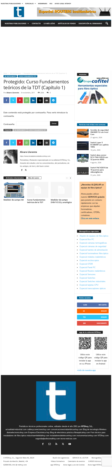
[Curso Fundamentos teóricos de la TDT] (37, 190)
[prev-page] (66, 177)
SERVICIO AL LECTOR (80, 458)
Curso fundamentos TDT (27, 76)
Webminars (42, 3)
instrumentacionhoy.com (87, 435)
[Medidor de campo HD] (14, 190)
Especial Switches (87, 278)
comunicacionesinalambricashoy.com (66, 429)
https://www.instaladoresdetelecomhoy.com (35, 156)
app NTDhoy (55, 465)
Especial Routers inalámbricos (92, 271)
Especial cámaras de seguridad (93, 246)
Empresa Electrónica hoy (38, 432)
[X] (13, 100)
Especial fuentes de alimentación (94, 250)
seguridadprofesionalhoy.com (47, 439)
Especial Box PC (87, 239)
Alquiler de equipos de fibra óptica (94, 236)
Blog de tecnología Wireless (94, 429)
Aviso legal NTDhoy (63, 3)
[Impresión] (47, 100)
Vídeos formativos (58, 461)
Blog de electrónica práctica (62, 432)
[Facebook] (6, 100)
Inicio (5, 73)
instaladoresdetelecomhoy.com (63, 435)
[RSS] (56, 444)
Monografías (96, 458)
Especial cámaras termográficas (93, 243)
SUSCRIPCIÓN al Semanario (90, 23)
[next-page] (70, 177)
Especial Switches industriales (92, 281)
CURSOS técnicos (94, 461)
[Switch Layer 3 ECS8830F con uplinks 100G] (83, 145)
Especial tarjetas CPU (89, 285)
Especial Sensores (88, 274)
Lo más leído (49, 23)
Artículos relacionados (15, 178)
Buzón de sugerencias (61, 458)
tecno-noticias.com (69, 439)
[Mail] (49, 444)
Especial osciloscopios (89, 260)
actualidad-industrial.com (16, 429)
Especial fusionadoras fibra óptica (94, 253)
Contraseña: (9, 124)
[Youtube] (69, 444)
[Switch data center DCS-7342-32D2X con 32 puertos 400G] (83, 158)
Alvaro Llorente (13, 92)
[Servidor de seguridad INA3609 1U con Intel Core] (83, 133)
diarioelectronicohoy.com (17, 432)
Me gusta (103, 305)
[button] (107, 23)
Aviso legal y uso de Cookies (74, 465)
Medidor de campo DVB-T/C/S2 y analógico (61, 201)
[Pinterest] (20, 100)
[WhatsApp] (26, 100)
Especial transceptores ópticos (93, 288)
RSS (51, 3)
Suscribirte (102, 323)
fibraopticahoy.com (82, 432)
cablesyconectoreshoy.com (38, 429)
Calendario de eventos (76, 461)
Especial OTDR (86, 264)
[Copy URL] (60, 100)
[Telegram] (53, 100)
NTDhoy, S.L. (87, 426)
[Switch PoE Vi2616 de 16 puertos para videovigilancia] (83, 171)
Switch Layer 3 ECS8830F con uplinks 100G (99, 144)
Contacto (36, 23)
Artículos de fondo (67, 23)
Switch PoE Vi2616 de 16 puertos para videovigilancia (99, 169)
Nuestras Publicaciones (11, 3)
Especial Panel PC (88, 267)
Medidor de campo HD (14, 199)
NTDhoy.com (103, 435)
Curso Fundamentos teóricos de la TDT (36, 201)
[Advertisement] (56, 48)
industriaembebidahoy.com (38, 435)
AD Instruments (15, 73)
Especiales (29, 3)
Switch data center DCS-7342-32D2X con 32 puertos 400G (99, 157)
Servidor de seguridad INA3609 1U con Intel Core (99, 132)
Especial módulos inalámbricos (93, 257)
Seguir (104, 311)
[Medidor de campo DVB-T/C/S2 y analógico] (61, 190)
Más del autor (33, 178)
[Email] (40, 100)
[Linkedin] (33, 100)
